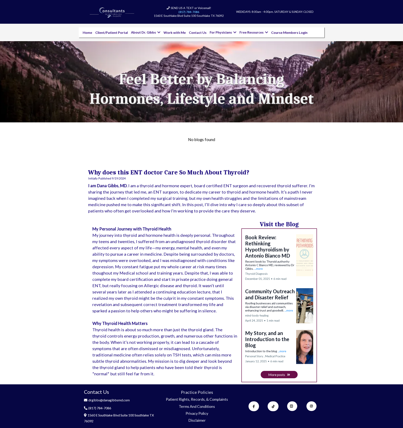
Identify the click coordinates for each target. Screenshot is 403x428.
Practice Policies (197, 392)
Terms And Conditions (197, 406)
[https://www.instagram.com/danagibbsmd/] (311, 406)
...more (258, 268)
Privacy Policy (197, 413)
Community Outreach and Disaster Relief (270, 294)
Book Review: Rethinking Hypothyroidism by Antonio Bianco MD (267, 246)
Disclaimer (197, 420)
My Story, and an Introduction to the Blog (267, 339)
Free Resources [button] (251, 32)
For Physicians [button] (221, 32)
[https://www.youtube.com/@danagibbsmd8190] (292, 406)
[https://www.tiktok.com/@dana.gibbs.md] (273, 406)
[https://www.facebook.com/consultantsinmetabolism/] (254, 406)
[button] (158, 32)
